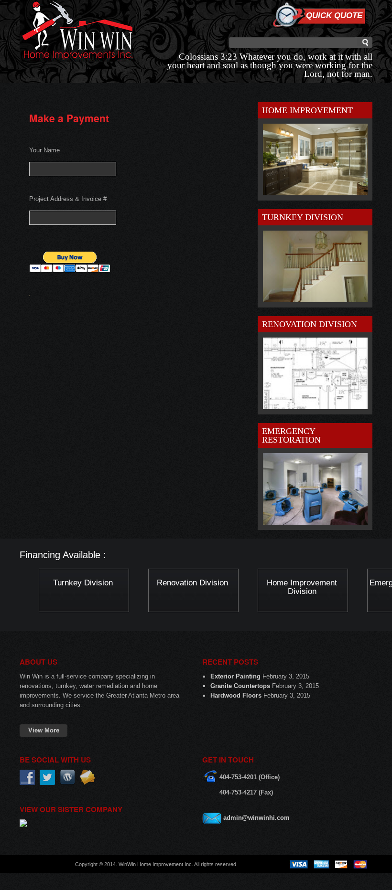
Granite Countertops (240, 685)
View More (43, 730)
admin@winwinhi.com (256, 817)
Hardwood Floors (235, 695)
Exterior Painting (235, 676)
